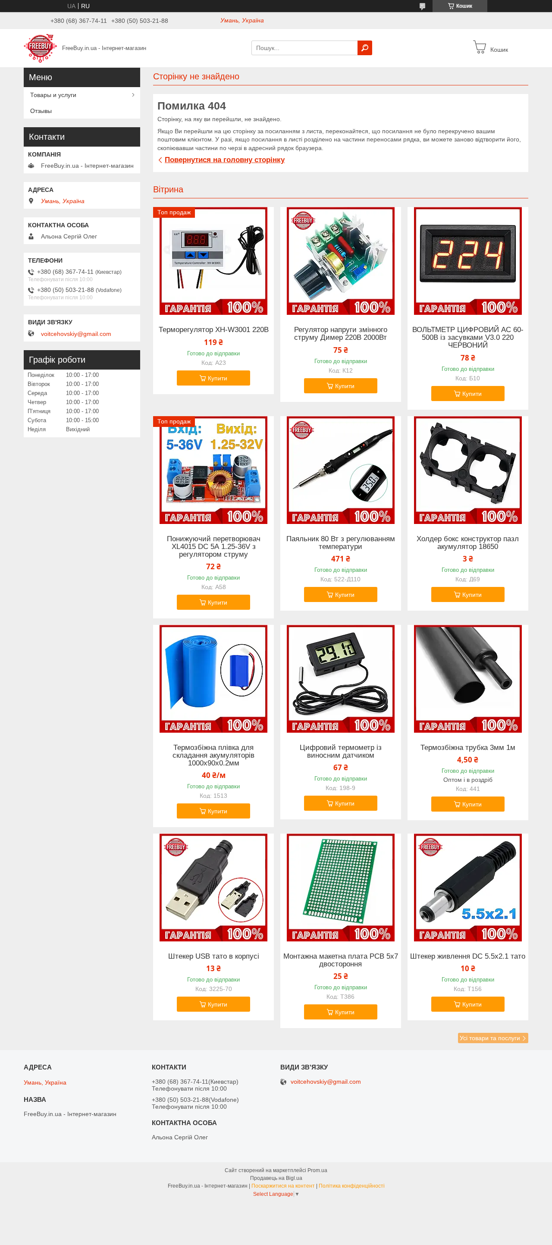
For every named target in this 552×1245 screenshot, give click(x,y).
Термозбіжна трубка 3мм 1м (467, 748)
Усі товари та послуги (490, 1038)
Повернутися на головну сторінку (225, 160)
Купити (217, 378)
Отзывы (41, 110)
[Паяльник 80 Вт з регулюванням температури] (340, 470)
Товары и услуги (53, 94)
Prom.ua (317, 1170)
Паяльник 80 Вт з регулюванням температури (340, 543)
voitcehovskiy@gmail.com (76, 333)
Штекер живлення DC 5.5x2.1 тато (467, 956)
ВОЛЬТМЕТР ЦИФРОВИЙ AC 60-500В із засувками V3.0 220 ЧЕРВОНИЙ (468, 337)
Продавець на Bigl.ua (276, 1178)
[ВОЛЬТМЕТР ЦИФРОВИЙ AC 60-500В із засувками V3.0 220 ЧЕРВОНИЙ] (468, 261)
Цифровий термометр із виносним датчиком (341, 751)
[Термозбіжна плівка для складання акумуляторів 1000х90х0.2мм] (213, 679)
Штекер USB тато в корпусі (213, 956)
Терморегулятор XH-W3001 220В (214, 330)
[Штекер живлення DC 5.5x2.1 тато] (468, 887)
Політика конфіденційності (352, 1186)
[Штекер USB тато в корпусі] (213, 887)
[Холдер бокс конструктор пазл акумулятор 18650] (468, 470)
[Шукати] (365, 48)
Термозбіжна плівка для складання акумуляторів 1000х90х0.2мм (213, 755)
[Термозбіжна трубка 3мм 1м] (468, 679)
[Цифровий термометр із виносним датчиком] (340, 679)
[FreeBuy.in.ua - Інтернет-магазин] (40, 47)
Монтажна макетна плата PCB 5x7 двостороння (340, 960)
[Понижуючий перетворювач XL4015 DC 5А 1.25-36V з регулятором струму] (213, 470)
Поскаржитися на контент (283, 1186)
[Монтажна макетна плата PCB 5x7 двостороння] (340, 887)
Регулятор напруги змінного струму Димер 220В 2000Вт (340, 334)
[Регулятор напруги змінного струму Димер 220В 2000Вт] (340, 261)
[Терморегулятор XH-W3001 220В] (213, 261)
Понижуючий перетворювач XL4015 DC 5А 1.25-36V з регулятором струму (213, 546)
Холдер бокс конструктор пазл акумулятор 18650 (468, 543)
